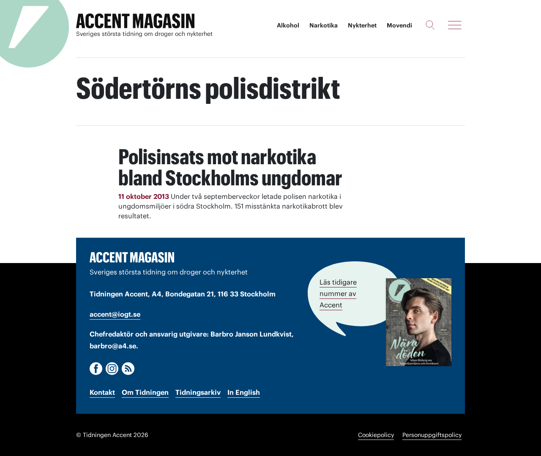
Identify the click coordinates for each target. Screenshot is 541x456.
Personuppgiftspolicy (432, 435)
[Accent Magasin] (135, 21)
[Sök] (430, 25)
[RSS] (128, 368)
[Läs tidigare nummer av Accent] (418, 322)
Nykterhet (362, 25)
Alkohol (288, 25)
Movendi (399, 25)
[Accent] (132, 257)
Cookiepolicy (376, 435)
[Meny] (455, 25)
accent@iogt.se (115, 314)
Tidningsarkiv (198, 392)
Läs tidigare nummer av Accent (338, 293)
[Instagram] (112, 368)
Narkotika (323, 25)
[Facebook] (96, 368)
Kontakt (102, 392)
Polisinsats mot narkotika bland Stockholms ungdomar (230, 167)
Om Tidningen (145, 392)
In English (243, 392)
